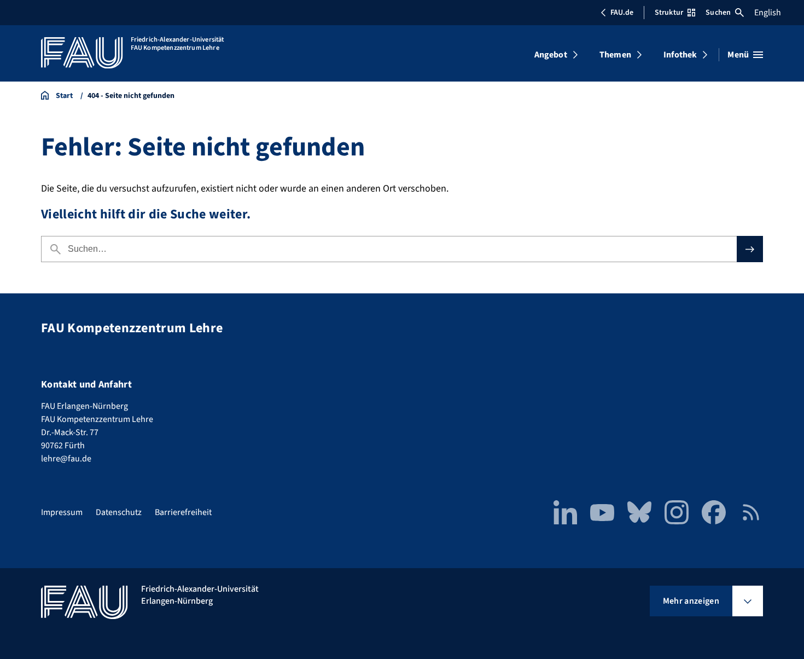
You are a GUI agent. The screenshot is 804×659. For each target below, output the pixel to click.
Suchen (718, 12)
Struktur (669, 12)
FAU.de (621, 12)
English (767, 13)
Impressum (62, 512)
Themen (615, 55)
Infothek (680, 55)
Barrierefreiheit (183, 512)
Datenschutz (119, 512)
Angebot (550, 55)
